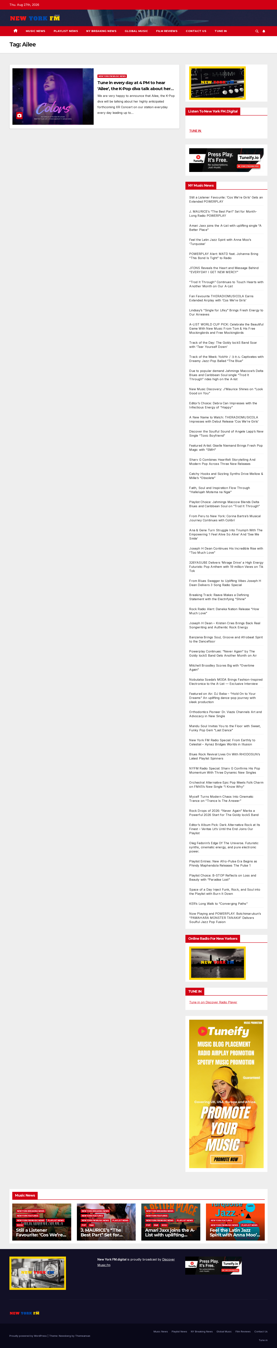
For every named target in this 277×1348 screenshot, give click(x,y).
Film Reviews (167, 31)
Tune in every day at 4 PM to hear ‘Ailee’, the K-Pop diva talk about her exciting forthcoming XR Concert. (134, 88)
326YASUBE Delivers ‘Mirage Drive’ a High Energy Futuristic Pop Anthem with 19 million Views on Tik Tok (226, 567)
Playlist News (66, 31)
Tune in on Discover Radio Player (213, 1002)
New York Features (27, 1216)
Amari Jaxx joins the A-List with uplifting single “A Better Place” (170, 1234)
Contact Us (196, 31)
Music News (35, 31)
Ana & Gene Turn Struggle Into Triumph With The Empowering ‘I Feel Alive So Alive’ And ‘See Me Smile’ (225, 534)
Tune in (221, 31)
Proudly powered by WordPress (28, 1335)
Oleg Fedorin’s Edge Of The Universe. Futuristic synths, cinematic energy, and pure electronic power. (223, 847)
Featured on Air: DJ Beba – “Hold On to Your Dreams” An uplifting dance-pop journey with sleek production (222, 698)
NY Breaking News (101, 31)
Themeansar (82, 1335)
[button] (257, 31)
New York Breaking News (30, 1211)
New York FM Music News (112, 76)
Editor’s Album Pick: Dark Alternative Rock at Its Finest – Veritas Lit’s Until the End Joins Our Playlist (224, 829)
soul (164, 1225)
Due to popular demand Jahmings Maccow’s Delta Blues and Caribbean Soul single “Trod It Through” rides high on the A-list (226, 375)
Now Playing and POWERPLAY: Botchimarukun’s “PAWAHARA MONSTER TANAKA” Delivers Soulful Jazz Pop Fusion (225, 918)
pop (84, 1225)
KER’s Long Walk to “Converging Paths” (218, 904)
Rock (20, 1225)
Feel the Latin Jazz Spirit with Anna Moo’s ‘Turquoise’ (234, 1234)
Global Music (136, 31)
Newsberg (65, 1335)
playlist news (56, 1220)
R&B (92, 1225)
